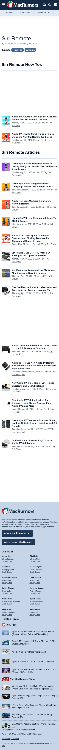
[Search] (51, 5)
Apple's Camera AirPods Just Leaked (29, 652)
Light (54, 743)
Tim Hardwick (35, 577)
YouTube (12, 624)
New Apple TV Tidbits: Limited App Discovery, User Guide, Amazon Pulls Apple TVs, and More (31, 403)
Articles (30, 50)
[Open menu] (3, 5)
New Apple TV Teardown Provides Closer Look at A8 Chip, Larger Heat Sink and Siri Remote (34, 423)
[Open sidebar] (55, 5)
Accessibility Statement (10, 739)
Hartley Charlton (8, 588)
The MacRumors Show (22, 679)
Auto (49, 743)
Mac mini (9, 13)
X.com (9, 561)
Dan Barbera (7, 599)
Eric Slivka (34, 556)
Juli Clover (51, 244)
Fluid (36, 743)
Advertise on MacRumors (18, 542)
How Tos (17, 50)
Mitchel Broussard (9, 577)
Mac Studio (25, 13)
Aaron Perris (35, 609)
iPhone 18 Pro (43, 13)
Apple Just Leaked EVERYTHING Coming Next (33, 661)
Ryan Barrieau (35, 599)
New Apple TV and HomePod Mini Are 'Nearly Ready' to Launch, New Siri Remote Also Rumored (34, 166)
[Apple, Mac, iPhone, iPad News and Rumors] (22, 8)
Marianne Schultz (37, 588)
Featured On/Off (9, 743)
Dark (3, 746)
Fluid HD (42, 743)
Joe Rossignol (18, 374)
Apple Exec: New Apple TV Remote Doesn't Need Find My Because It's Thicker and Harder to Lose (30, 238)
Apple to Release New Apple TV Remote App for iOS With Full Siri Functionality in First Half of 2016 (34, 366)
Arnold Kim (6, 556)
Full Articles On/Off (24, 743)
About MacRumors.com (17, 533)
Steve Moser (7, 609)
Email (4, 561)
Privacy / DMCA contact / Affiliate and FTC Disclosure (22, 734)
